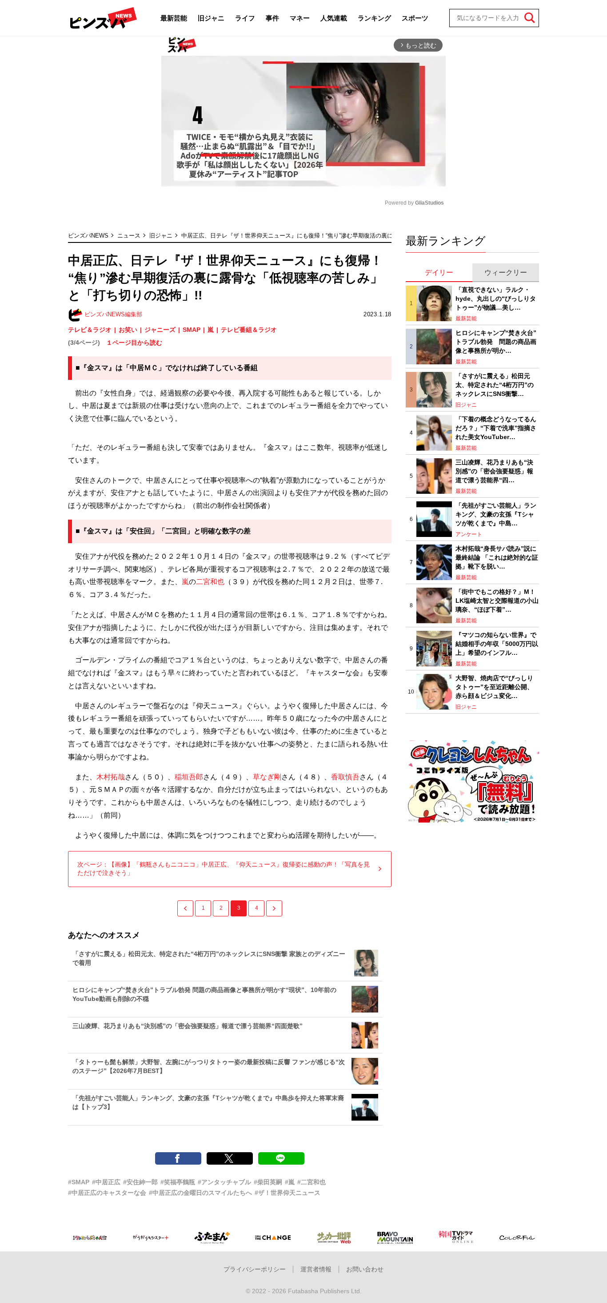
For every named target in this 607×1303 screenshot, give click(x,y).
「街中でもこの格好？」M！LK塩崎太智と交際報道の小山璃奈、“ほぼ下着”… (497, 600)
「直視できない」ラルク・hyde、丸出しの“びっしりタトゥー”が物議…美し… (495, 298)
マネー (300, 18)
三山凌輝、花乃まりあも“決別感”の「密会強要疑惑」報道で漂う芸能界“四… (494, 471)
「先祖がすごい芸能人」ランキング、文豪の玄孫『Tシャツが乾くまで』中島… (495, 514)
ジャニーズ (160, 329)
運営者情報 (315, 1269)
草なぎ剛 (267, 777)
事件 (272, 18)
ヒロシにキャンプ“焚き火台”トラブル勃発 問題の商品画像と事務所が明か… (495, 341)
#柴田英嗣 (268, 1182)
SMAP (191, 329)
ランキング (374, 18)
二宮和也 (210, 581)
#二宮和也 (311, 1182)
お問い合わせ (364, 1269)
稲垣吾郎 (189, 777)
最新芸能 (173, 18)
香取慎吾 (345, 777)
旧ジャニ (211, 18)
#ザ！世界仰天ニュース (287, 1192)
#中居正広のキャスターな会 (107, 1192)
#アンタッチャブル (224, 1182)
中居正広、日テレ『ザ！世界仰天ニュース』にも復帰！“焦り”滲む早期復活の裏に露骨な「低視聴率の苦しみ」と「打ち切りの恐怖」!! (355, 235)
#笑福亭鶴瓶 (177, 1182)
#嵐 (290, 1182)
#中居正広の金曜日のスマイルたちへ (200, 1192)
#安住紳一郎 (140, 1182)
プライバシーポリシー (255, 1269)
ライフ (245, 18)
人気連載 (333, 18)
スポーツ (415, 18)
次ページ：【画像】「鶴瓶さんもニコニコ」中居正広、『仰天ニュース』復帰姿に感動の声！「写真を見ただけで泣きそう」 (223, 869)
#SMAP (78, 1182)
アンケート (468, 534)
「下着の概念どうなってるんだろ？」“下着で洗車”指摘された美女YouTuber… (495, 428)
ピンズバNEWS (88, 235)
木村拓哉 (110, 777)
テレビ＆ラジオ (90, 329)
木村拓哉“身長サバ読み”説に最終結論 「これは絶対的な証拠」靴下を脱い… (496, 557)
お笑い (128, 329)
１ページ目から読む (134, 342)
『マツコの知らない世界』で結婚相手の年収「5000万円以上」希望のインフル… (496, 643)
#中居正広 (106, 1182)
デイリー (439, 272)
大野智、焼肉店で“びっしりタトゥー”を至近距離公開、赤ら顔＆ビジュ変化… (494, 686)
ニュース (128, 235)
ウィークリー (505, 272)
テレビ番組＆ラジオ (249, 329)
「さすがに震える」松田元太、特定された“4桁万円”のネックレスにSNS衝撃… (494, 384)
